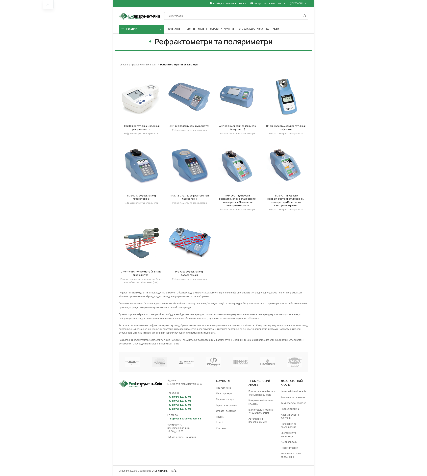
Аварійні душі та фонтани (290, 416)
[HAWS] (213, 362)
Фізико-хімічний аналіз (144, 64)
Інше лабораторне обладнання (291, 455)
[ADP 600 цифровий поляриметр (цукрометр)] (237, 97)
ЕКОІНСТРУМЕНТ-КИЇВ (164, 470)
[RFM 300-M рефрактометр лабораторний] (141, 166)
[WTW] (132, 362)
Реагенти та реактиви (293, 397)
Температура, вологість (294, 403)
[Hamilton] (267, 362)
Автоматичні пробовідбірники (257, 420)
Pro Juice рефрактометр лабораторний (189, 273)
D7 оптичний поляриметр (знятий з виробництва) (141, 273)
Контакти (221, 428)
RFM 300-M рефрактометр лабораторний (141, 197)
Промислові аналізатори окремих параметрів (261, 393)
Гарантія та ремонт (226, 405)
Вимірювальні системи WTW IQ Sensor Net (260, 411)
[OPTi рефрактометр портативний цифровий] (285, 97)
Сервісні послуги (225, 399)
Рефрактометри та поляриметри (141, 133)
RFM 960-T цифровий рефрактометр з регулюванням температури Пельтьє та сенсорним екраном (237, 200)
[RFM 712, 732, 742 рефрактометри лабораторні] (189, 166)
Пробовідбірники (290, 409)
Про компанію (223, 387)
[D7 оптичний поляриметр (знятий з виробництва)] (141, 242)
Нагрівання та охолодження (288, 425)
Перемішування (289, 447)
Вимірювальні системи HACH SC (260, 402)
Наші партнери (224, 393)
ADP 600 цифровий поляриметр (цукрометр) (237, 127)
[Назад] (150, 41)
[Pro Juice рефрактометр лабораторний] (189, 242)
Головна (123, 64)
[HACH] (294, 362)
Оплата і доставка (226, 411)
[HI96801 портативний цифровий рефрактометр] (141, 97)
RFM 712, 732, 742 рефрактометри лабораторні (189, 197)
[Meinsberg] (186, 362)
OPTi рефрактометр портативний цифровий (286, 127)
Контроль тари (289, 442)
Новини (220, 416)
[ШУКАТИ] (304, 16)
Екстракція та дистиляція (288, 435)
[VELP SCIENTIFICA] (159, 362)
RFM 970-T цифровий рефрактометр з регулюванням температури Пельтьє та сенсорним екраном (285, 200)
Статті (219, 422)
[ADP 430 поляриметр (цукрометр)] (189, 97)
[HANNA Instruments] (240, 362)
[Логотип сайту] (140, 15)
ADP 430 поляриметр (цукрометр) (189, 126)
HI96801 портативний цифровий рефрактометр (141, 127)
